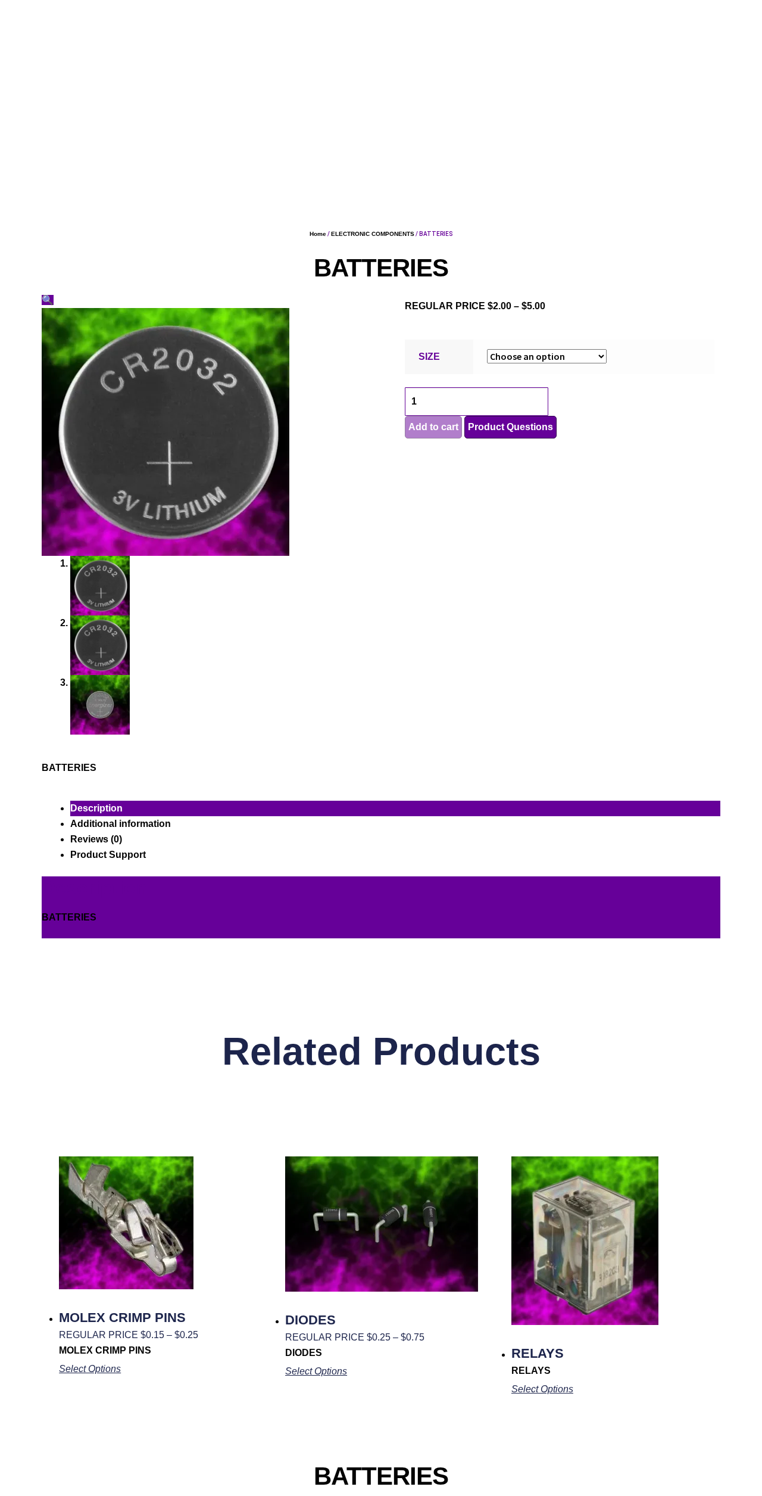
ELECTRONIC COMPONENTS (372, 234)
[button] (48, 300)
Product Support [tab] (108, 855)
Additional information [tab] (120, 824)
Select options (90, 1369)
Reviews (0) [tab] (96, 839)
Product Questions (510, 427)
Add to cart (433, 427)
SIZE (429, 357)
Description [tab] (96, 808)
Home (318, 234)
